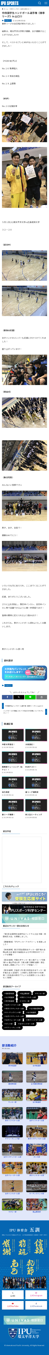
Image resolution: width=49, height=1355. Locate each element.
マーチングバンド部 (36, 1193)
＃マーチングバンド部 (12, 1012)
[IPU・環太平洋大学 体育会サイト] (9, 3)
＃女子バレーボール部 (12, 1020)
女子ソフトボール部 (36, 1120)
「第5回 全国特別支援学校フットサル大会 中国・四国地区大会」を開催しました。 (24, 935)
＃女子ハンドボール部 (26, 1024)
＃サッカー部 (40, 993)
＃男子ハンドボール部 (34, 1020)
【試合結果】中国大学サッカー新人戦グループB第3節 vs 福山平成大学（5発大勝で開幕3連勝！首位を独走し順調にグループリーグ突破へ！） (24, 962)
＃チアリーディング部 (12, 1027)
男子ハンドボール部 (36, 1175)
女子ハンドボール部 (12, 1193)
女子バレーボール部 (12, 1175)
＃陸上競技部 (24, 993)
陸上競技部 (37, 1212)
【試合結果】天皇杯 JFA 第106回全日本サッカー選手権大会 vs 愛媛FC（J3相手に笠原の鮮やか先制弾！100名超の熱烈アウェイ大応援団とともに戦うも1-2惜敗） (24, 974)
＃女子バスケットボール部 (14, 1016)
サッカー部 (12, 1102)
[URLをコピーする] (41, 697)
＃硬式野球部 (9, 993)
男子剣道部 (12, 1065)
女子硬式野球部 (36, 1084)
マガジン (8, 20)
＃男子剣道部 (9, 1001)
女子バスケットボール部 (12, 1157)
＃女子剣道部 (31, 1012)
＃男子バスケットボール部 (14, 1008)
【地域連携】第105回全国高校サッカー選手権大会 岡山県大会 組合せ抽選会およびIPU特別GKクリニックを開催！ (24, 952)
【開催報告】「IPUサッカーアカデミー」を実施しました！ (24, 943)
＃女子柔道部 (9, 997)
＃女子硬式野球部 (35, 1008)
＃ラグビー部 (24, 1001)
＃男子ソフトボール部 (28, 997)
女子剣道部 (37, 1065)
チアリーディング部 (12, 1139)
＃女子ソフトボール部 (12, 1005)
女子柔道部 (37, 1102)
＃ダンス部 (8, 1024)
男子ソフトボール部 (12, 1120)
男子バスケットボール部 (37, 1139)
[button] (39, 3)
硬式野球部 (12, 1084)
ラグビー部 (12, 1212)
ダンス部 (36, 1157)
